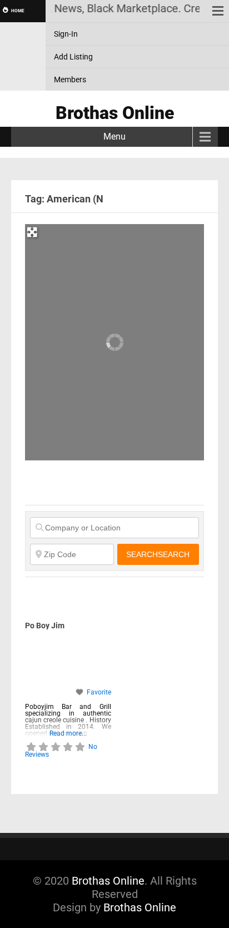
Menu (114, 136)
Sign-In (66, 33)
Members (70, 79)
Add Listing (73, 56)
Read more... (68, 733)
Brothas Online (108, 880)
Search (158, 554)
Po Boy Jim (44, 625)
